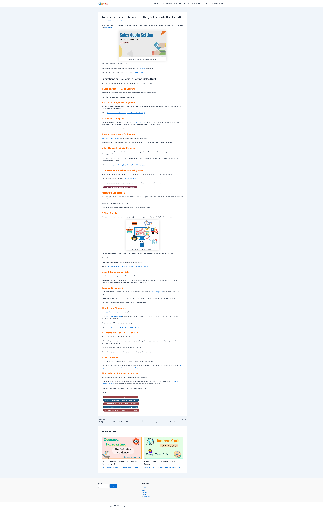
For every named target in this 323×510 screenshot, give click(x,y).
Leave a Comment (107, 467)
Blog (114, 467)
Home (156, 3)
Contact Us (145, 494)
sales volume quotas (131, 178)
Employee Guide (179, 3)
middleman (141, 68)
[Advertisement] (208, 29)
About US (145, 492)
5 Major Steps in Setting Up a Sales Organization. (123, 327)
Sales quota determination (110, 138)
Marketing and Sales (193, 3)
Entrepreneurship (166, 3)
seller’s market (138, 217)
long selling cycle (157, 292)
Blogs (143, 490)
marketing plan (138, 72)
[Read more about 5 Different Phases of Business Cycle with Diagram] (163, 447)
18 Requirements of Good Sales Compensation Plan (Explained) (127, 266)
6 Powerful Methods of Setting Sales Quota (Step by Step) (126, 113)
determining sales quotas (114, 316)
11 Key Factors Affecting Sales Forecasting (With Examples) (126, 165)
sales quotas (108, 27)
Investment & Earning (216, 3)
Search (100, 483)
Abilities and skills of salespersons (113, 312)
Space (205, 3)
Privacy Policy (146, 496)
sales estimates (140, 122)
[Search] (113, 486)
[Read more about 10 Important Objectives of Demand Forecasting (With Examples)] (122, 447)
